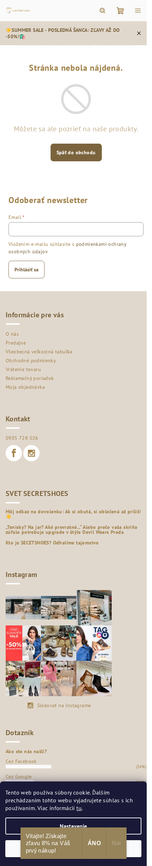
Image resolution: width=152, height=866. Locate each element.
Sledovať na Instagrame (64, 705)
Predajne (16, 343)
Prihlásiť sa (26, 269)
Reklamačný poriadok (30, 378)
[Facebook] (14, 453)
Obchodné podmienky (31, 360)
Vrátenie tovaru (23, 369)
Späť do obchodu (76, 152)
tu (79, 808)
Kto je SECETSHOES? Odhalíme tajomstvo (52, 542)
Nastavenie (73, 826)
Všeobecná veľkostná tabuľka (39, 351)
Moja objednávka (25, 387)
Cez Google (18, 776)
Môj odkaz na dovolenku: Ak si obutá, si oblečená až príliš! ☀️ (73, 514)
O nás (12, 334)
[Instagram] (31, 453)
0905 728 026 (22, 438)
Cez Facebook (21, 761)
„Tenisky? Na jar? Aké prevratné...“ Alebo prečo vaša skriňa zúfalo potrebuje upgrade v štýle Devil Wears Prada (72, 530)
